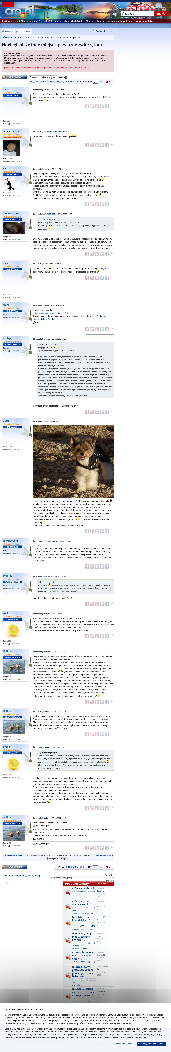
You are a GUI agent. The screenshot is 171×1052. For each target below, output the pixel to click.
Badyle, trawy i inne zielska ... (82, 919)
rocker (7, 613)
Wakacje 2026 (79, 962)
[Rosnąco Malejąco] (57, 858)
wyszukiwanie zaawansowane (133, 17)
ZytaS (6, 421)
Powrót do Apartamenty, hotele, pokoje (22, 875)
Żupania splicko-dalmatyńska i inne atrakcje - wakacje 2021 (83, 993)
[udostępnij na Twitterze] (102, 106)
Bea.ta (106, 917)
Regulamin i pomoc (105, 31)
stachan (100, 955)
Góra (112, 106)
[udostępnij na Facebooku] (87, 106)
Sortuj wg (77, 855)
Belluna (7, 651)
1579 (93, 926)
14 (91, 908)
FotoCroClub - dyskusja (83, 929)
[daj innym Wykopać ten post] (107, 106)
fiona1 (6, 305)
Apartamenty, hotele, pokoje (66, 37)
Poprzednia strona (13, 855)
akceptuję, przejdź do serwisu (151, 1044)
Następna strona (103, 855)
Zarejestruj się (24, 31)
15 (94, 908)
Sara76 (99, 936)
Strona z (72, 81)
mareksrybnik (11, 540)
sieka (6, 89)
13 (87, 908)
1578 (88, 926)
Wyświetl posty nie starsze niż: (41, 855)
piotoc (106, 966)
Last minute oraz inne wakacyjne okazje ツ (83, 955)
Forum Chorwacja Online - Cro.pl (22, 37)
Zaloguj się (9, 31)
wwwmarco (101, 904)
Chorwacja (45, 37)
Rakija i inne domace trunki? (81, 903)
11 (94, 979)
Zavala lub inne (83, 888)
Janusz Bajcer (11, 131)
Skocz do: (109, 875)
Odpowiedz (8, 76)
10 (91, 979)
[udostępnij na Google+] (92, 106)
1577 (82, 926)
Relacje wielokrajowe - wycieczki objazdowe (80, 945)
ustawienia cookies (123, 1044)
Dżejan (99, 891)
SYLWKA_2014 (11, 213)
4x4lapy (7, 338)
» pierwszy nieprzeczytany (51, 81)
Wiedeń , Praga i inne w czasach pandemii (83, 936)
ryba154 (7, 576)
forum (8, 4)
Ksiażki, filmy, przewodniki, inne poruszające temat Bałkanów (83, 971)
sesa (5, 168)
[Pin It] (97, 106)
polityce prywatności (120, 1037)
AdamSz (100, 991)
